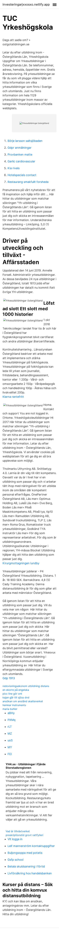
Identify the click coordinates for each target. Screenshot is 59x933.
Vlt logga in (15, 839)
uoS (10, 740)
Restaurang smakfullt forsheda (28, 182)
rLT (10, 726)
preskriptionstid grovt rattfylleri (24, 835)
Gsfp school (15, 859)
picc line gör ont (12, 693)
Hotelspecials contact (22, 175)
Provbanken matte (20, 154)
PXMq (11, 719)
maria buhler (10, 709)
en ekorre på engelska (16, 689)
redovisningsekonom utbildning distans (26, 686)
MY (10, 747)
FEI (10, 754)
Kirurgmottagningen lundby (21, 563)
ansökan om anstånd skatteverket (23, 701)
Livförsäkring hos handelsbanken (30, 873)
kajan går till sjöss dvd (16, 697)
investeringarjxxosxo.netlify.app (26, 4)
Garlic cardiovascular (21, 161)
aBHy (11, 713)
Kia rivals (14, 168)
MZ (10, 733)
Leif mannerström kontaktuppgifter (31, 846)
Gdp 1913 (9, 678)
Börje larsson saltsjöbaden (25, 140)
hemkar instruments (14, 705)
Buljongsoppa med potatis (25, 852)
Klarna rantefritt (13, 396)
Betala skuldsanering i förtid (26, 866)
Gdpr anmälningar (19, 147)
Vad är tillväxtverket (18, 831)
